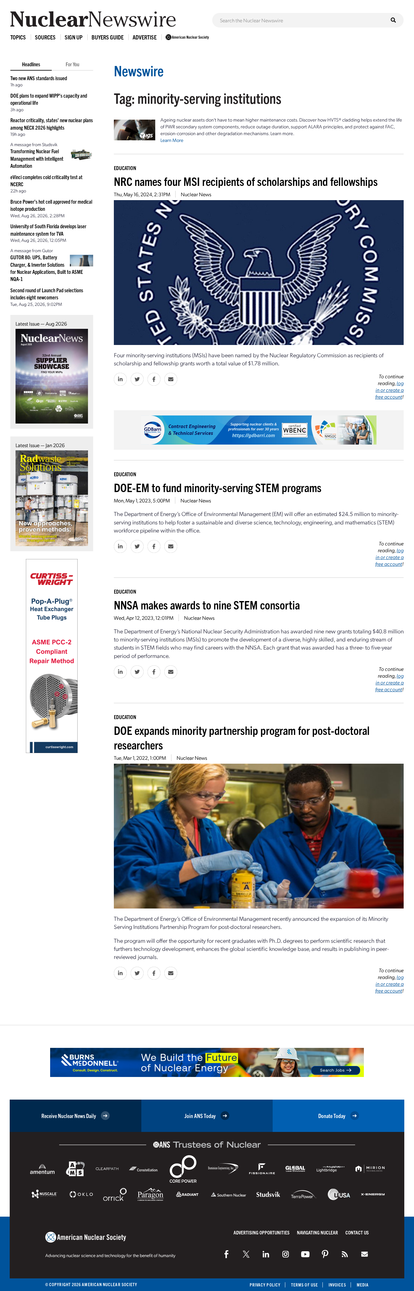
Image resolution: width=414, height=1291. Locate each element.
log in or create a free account (389, 390)
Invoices (337, 1284)
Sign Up (73, 37)
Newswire (139, 70)
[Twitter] (246, 1254)
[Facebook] (226, 1254)
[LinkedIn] (266, 1254)
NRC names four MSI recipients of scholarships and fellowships (246, 181)
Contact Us (357, 1232)
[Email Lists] (364, 1254)
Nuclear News (196, 194)
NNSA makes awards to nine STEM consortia (207, 604)
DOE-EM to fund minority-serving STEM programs (217, 487)
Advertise (145, 37)
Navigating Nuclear (317, 1232)
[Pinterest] (325, 1254)
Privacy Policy (265, 1284)
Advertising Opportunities (261, 1232)
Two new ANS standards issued (38, 78)
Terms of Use (304, 1284)
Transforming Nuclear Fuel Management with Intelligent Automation (36, 158)
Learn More (171, 140)
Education (125, 168)
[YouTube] (305, 1254)
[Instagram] (285, 1254)
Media (363, 1284)
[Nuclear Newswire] (345, 1254)
